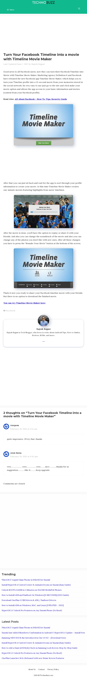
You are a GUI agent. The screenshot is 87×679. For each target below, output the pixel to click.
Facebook (10, 310)
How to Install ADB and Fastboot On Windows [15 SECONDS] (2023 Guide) (35, 595)
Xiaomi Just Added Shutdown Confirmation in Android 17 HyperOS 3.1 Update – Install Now (43, 632)
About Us (31, 669)
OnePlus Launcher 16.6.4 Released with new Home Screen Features (33, 658)
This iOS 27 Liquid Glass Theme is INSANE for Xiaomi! (26, 580)
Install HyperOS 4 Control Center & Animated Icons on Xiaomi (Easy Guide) (36, 585)
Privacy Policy (53, 669)
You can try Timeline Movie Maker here (24, 303)
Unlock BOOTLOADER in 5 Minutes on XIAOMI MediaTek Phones (32, 590)
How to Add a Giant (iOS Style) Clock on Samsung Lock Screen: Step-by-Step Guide (39, 648)
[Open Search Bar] (79, 8)
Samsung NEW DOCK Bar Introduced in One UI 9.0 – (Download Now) (34, 638)
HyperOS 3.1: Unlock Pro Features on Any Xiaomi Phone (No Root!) (32, 610)
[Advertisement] (22, 35)
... (43, 340)
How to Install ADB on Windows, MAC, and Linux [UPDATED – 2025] (33, 605)
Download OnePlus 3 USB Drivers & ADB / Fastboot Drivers (29, 600)
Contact (41, 669)
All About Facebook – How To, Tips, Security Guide (41, 99)
